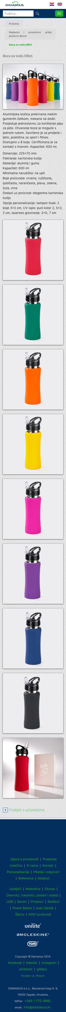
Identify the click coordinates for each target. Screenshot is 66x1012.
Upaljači (15, 889)
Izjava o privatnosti (24, 859)
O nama (32, 865)
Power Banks (22, 908)
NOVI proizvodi (40, 914)
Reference (26, 878)
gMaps (42, 969)
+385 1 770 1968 (37, 1001)
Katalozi (44, 878)
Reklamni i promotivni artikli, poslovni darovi (30, 34)
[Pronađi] (37, 13)
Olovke (50, 889)
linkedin (31, 963)
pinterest (25, 969)
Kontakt (48, 865)
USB (10, 901)
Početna (14, 23)
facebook (15, 963)
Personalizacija (18, 872)
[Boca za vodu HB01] (33, 86)
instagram (49, 963)
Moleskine (33, 889)
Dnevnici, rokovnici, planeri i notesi (32, 895)
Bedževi (53, 901)
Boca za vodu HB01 (20, 44)
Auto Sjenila (45, 908)
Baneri (22, 901)
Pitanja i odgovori (46, 872)
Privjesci (37, 901)
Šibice (19, 914)
